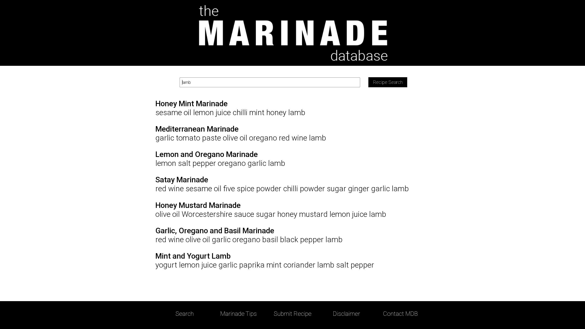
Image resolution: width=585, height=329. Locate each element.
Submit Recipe (292, 313)
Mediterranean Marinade (197, 129)
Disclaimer (346, 313)
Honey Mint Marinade (191, 103)
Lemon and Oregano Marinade (206, 154)
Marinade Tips (238, 313)
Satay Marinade (181, 179)
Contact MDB (400, 313)
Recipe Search (388, 82)
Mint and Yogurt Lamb (193, 256)
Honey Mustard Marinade (198, 205)
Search (185, 313)
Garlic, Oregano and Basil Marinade (214, 230)
